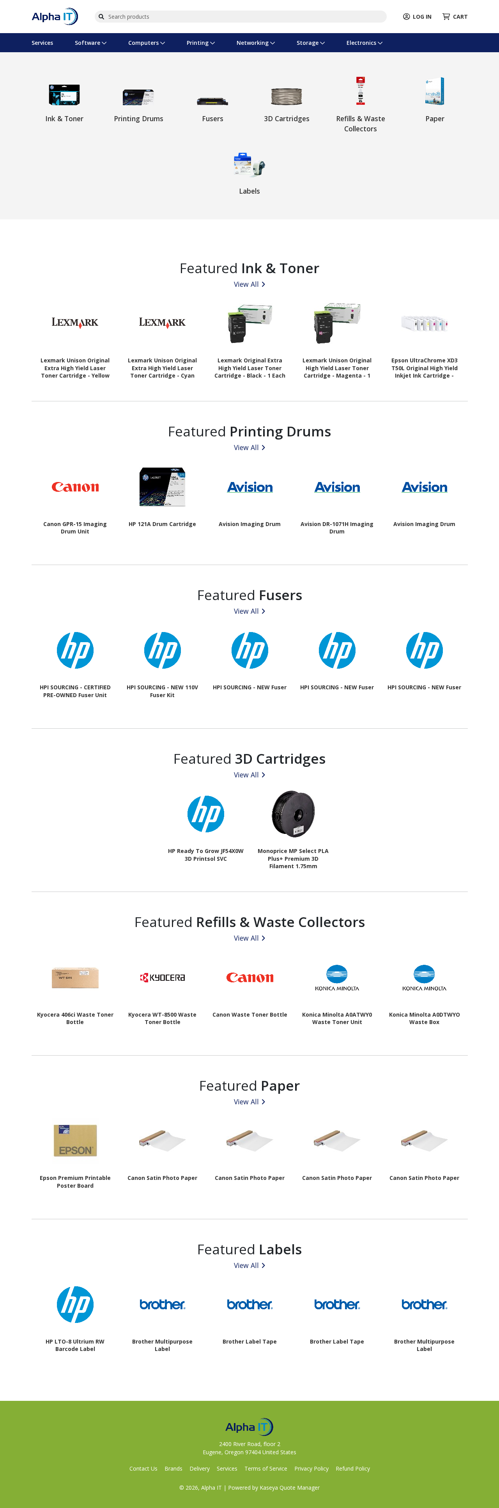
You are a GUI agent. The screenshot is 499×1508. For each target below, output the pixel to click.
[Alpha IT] (55, 15)
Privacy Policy (311, 1468)
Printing (198, 42)
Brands (173, 1468)
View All (246, 284)
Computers (144, 42)
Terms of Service (265, 1468)
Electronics (362, 42)
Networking (253, 42)
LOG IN (422, 16)
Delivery (199, 1468)
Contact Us (143, 1468)
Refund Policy (353, 1468)
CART (460, 16)
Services (42, 42)
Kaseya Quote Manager (290, 1487)
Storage (308, 42)
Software (88, 42)
